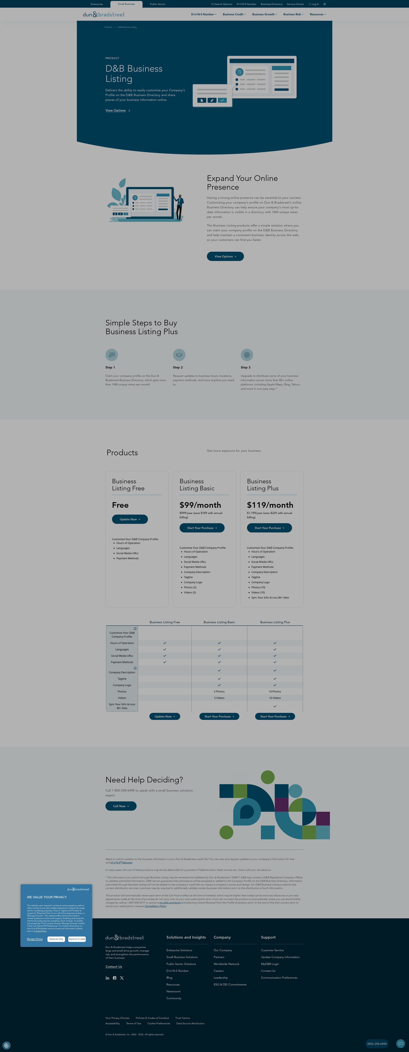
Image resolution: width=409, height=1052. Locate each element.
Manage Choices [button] (35, 939)
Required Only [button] (56, 939)
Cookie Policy (40, 931)
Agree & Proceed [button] (77, 939)
